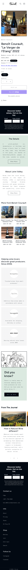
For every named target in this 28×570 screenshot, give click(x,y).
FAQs (4, 495)
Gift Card (6, 541)
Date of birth (16, 118)
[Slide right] (17, 458)
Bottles (5, 534)
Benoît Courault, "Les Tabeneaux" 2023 (7, 220)
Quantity (3, 78)
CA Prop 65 (6, 524)
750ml (5, 75)
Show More (14, 161)
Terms (4, 520)
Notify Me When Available (9, 65)
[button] (3, 4)
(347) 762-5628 (8, 499)
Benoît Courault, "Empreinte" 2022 (7, 241)
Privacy (5, 516)
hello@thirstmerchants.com (11, 502)
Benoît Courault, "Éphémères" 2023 (20, 241)
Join (4, 538)
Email (6, 118)
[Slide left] (10, 458)
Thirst (16, 569)
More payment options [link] (14, 95)
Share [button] (4, 100)
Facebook (5, 559)
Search (5, 545)
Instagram (6, 556)
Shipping (3, 62)
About (4, 513)
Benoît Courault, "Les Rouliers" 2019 (20, 220)
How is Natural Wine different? (13, 429)
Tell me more (11, 394)
